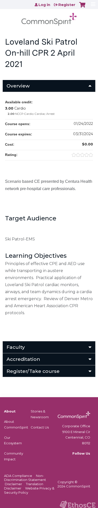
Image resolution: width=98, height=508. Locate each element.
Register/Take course (33, 371)
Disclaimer (13, 484)
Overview (18, 86)
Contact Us (40, 427)
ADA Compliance (18, 476)
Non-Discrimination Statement (25, 478)
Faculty (16, 347)
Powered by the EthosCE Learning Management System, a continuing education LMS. (77, 504)
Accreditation (23, 359)
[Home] (49, 17)
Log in (44, 5)
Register (66, 5)
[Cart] (82, 7)
